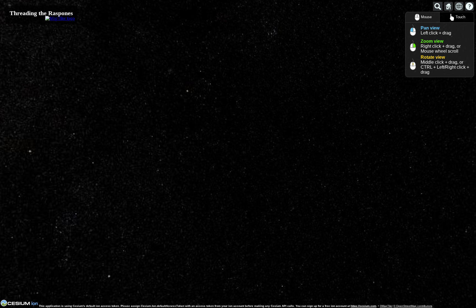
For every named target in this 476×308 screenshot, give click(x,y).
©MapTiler (386, 305)
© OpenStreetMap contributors (412, 305)
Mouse (426, 17)
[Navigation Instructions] (469, 6)
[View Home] (448, 6)
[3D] (459, 6)
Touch (460, 17)
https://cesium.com (363, 305)
